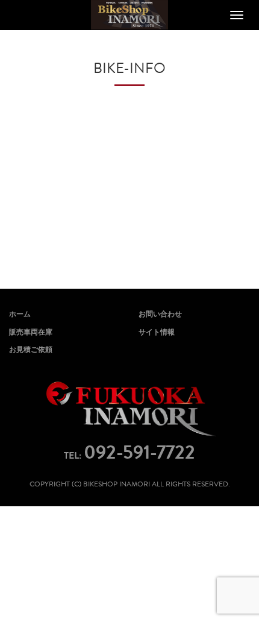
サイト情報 (157, 332)
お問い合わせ (160, 314)
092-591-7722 (139, 452)
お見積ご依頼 (30, 349)
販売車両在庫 (30, 332)
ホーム (20, 314)
